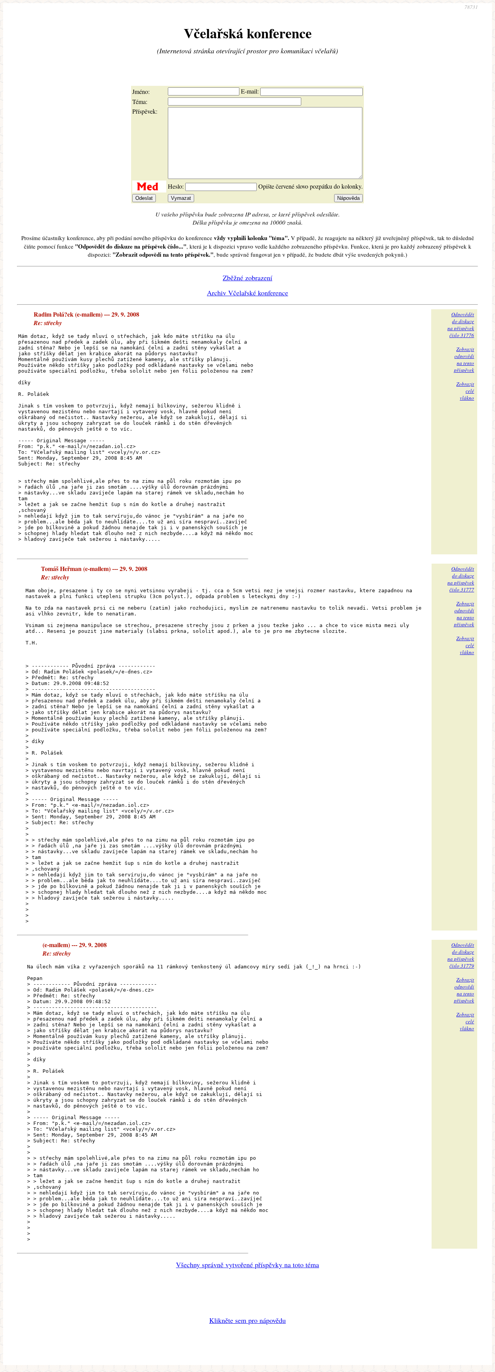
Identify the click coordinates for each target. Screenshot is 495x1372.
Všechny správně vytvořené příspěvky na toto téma (247, 1264)
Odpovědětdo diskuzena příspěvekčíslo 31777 (460, 579)
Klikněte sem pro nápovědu (247, 1320)
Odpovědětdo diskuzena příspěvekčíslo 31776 (460, 325)
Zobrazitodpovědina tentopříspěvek (464, 359)
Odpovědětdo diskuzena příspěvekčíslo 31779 (460, 955)
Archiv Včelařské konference (247, 292)
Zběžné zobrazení (247, 277)
